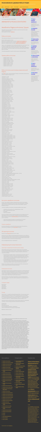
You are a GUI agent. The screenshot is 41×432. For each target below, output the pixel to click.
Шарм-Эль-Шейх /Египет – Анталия (6, 346)
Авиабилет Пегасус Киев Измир (7, 377)
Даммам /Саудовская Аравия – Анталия (20, 327)
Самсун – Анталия (19, 340)
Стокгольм (11, 342)
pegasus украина (34, 365)
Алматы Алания (36, 378)
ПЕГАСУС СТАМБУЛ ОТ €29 (19, 373)
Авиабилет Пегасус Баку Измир (7, 364)
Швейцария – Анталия (14, 346)
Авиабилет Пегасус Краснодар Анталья (10, 318)
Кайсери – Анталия (20, 330)
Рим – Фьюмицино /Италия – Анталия (12, 339)
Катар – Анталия (18, 331)
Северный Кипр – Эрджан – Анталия (14, 341)
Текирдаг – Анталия (4, 343)
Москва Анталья (31, 386)
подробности (13, 31)
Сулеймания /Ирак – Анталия (16, 342)
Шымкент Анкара (33, 392)
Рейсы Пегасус (30, 392)
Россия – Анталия (19, 339)
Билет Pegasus (34, 380)
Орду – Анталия (26, 336)
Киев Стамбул (32, 384)
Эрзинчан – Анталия (25, 347)
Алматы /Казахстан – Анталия (20, 320)
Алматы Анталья (29, 379)
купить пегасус (31, 395)
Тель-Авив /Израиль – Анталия (11, 343)
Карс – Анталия (27, 330)
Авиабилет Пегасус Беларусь (7, 365)
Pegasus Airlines (31, 361)
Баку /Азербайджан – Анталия (14, 322)
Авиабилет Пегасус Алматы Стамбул (8, 362)
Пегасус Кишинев (30, 387)
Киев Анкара (33, 381)
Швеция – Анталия (19, 346)
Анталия (26, 318)
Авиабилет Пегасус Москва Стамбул (8, 397)
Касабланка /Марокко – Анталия (6, 331)
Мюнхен (5, 336)
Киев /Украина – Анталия (12, 332)
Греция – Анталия (6, 327)
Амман (9, 321)
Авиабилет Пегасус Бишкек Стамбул (8, 368)
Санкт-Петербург (5, 419)
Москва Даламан (35, 386)
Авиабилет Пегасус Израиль (7, 372)
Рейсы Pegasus (37, 391)
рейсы (4, 73)
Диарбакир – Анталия (15, 328)
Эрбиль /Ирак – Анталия (19, 347)
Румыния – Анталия (6, 340)
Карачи (24, 330)
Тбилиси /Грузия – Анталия (24, 342)
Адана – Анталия (14, 320)
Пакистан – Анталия (18, 337)
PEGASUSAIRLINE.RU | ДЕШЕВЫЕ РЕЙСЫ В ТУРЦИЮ (15, 3)
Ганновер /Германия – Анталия (14, 326)
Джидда (10, 328)
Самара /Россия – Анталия (13, 340)
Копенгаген (21, 332)
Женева (13, 329)
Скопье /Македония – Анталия (6, 342)
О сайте (29, 404)
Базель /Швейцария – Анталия (6, 322)
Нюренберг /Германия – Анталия (19, 336)
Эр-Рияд (15, 347)
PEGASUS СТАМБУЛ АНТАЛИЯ (20, 371)
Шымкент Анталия (37, 392)
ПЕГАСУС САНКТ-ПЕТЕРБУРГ (20, 378)
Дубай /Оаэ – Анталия (22, 328)
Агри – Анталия (9, 320)
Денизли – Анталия (6, 328)
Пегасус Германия (5, 417)
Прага (8, 338)
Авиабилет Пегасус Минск (6, 391)
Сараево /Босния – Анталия (25, 340)
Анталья (3, 319)
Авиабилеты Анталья (32, 371)
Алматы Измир (36, 379)
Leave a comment (13, 19)
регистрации (16, 227)
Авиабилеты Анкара (32, 369)
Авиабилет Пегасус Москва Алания (7, 392)
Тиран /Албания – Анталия (18, 343)
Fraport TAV (8, 233)
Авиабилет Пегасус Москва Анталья (19, 318)
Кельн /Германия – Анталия (5, 332)
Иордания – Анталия (4, 330)
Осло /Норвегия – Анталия (5, 337)
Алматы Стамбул (30, 380)
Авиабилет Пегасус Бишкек (6, 367)
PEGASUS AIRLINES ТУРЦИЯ (20, 374)
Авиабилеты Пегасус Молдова (7, 411)
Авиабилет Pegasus (31, 366)
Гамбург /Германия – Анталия (5, 326)
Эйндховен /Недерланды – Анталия (8, 347)
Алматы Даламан (32, 379)
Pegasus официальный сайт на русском (33, 363)
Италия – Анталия (15, 330)
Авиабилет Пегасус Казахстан (7, 374)
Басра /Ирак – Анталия (10, 323)
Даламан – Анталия (11, 327)
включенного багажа (15, 216)
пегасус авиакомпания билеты (8, 319)
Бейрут (22, 323)
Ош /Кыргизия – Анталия (12, 337)
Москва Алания (30, 385)
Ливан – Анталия (13, 333)
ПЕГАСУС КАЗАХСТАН (19, 382)
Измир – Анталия (25, 329)
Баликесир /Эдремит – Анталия (22, 322)
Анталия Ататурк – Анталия (16, 321)
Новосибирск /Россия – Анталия (11, 336)
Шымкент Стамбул (29, 393)
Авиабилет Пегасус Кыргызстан (7, 385)
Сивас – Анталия (21, 341)
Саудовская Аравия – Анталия (6, 341)
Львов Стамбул (37, 384)
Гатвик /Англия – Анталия (21, 326)
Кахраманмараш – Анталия (24, 331)
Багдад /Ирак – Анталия (25, 321)
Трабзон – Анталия (25, 343)
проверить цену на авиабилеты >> (22, 41)
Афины (21, 321)
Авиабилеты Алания (34, 367)
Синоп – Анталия (26, 341)
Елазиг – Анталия (9, 329)
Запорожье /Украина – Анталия (18, 329)
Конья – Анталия (18, 332)
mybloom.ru (10, 425)
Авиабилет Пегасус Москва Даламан (8, 395)
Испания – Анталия (9, 330)
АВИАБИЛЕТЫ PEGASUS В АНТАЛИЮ (14, 22)
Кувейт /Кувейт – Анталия (7, 333)
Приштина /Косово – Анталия (13, 338)
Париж (22, 337)
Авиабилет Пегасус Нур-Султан (7, 398)
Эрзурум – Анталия (4, 348)
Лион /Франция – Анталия (19, 333)
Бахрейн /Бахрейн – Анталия (17, 323)
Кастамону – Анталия (13, 331)
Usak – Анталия (5, 320)
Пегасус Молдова (34, 387)
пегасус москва (34, 397)
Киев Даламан (33, 383)
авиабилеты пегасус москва (35, 393)
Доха (18, 328)
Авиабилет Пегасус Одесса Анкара (7, 400)
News (10, 19)
